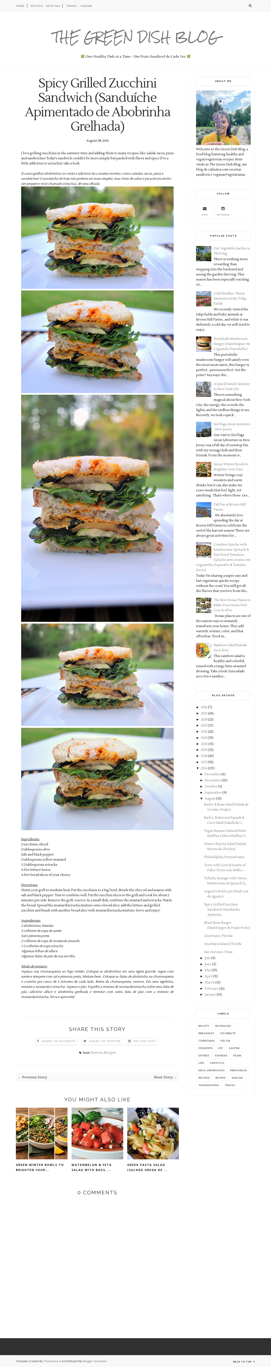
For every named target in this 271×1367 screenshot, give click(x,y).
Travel (230, 1085)
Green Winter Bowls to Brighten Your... (40, 1167)
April (209, 976)
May (208, 970)
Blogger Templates (95, 1361)
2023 (204, 726)
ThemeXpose (52, 1361)
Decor (225, 1040)
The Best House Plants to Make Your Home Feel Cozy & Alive (232, 605)
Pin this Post (145, 1041)
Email (205, 214)
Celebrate (228, 1033)
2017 (204, 762)
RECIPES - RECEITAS (45, 5)
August (210, 799)
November (213, 780)
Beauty (203, 1026)
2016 (204, 768)
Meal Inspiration (211, 1070)
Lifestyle (217, 1063)
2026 (204, 707)
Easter (234, 1048)
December (213, 774)
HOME (20, 5)
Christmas (206, 1040)
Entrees (97, 1053)
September (213, 793)
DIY (220, 1048)
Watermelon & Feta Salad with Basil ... (92, 1167)
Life (201, 1063)
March (210, 983)
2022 (204, 732)
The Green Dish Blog (135, 37)
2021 (204, 738)
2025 (204, 713)
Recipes (110, 1053)
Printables (238, 1070)
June (208, 964)
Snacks (237, 1077)
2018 (204, 756)
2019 (204, 750)
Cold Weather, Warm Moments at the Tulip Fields (230, 299)
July (207, 958)
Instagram (223, 214)
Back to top (242, 1361)
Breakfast (206, 1033)
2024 (204, 720)
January (210, 995)
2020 (204, 744)
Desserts (205, 1048)
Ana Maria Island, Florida (222, 944)
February (211, 989)
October (211, 787)
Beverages (223, 1026)
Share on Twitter (104, 1041)
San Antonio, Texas (218, 952)
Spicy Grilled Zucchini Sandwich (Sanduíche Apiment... (222, 910)
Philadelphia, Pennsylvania (224, 857)
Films (237, 1055)
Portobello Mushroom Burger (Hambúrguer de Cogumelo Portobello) (232, 344)
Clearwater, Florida (218, 936)
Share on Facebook (58, 1041)
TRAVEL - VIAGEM (79, 5)
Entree (203, 1055)
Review (220, 1077)
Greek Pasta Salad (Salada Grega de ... (147, 1167)
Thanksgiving (208, 1085)
